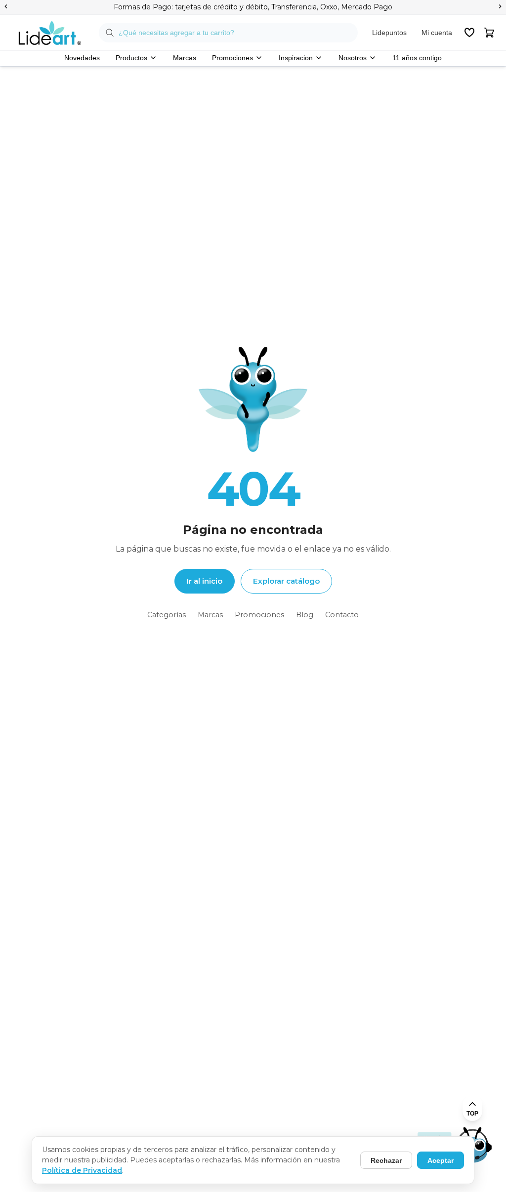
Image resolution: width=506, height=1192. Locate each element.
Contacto (342, 614)
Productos (131, 58)
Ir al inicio (204, 581)
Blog (304, 614)
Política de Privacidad (82, 1170)
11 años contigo (417, 58)
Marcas (184, 58)
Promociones (232, 58)
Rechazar (386, 1160)
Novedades (82, 58)
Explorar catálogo (286, 581)
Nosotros (352, 58)
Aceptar (440, 1160)
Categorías (166, 614)
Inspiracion (296, 58)
